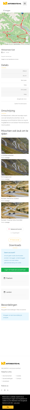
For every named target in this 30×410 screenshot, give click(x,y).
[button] (22, 12)
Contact (18, 378)
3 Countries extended (7, 155)
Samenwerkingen (7, 378)
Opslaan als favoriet (16, 229)
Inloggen (7, 10)
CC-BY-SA (27, 44)
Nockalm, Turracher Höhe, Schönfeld (11, 220)
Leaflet (6, 44)
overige (7, 157)
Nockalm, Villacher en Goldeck (10, 198)
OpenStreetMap (17, 44)
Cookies (18, 376)
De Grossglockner (6, 177)
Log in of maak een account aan (15, 270)
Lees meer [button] (17, 403)
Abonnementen (7, 376)
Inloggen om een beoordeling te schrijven (9, 59)
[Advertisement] (15, 340)
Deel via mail (15, 240)
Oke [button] (8, 407)
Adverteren (5, 381)
